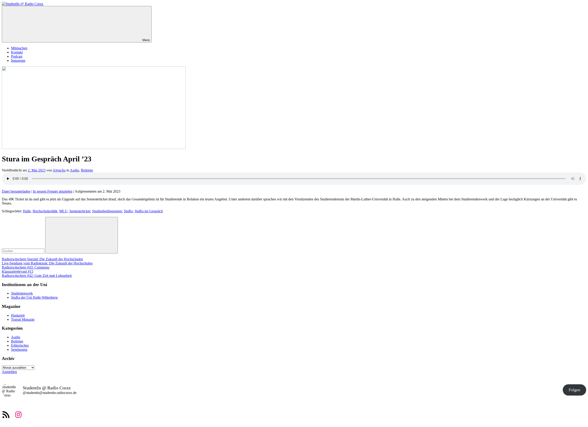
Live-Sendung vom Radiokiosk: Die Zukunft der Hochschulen (47, 263)
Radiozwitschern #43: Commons (25, 267)
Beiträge (87, 170)
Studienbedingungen (107, 211)
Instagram (18, 60)
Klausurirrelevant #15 (17, 271)
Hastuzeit (18, 315)
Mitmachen (19, 48)
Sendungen (19, 349)
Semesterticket (79, 211)
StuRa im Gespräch (149, 211)
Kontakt (17, 52)
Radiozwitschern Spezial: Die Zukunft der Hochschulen (42, 259)
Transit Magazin (22, 319)
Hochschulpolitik (45, 211)
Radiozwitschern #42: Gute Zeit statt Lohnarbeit (37, 276)
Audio (74, 170)
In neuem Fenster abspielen (52, 191)
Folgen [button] (574, 390)
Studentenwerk (22, 293)
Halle (27, 211)
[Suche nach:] (23, 251)
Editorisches (20, 345)
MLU (63, 211)
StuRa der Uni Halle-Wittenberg (34, 297)
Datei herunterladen (16, 191)
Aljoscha (59, 170)
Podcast (16, 56)
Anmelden (9, 372)
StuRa (128, 211)
